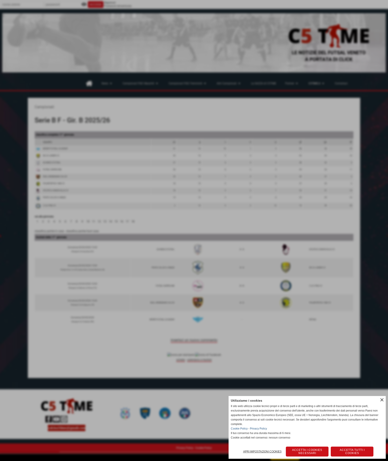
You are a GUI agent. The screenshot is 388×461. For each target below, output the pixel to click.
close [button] (382, 400)
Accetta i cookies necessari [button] (307, 451)
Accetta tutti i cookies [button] (352, 451)
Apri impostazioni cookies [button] (262, 451)
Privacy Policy (258, 428)
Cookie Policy (239, 428)
